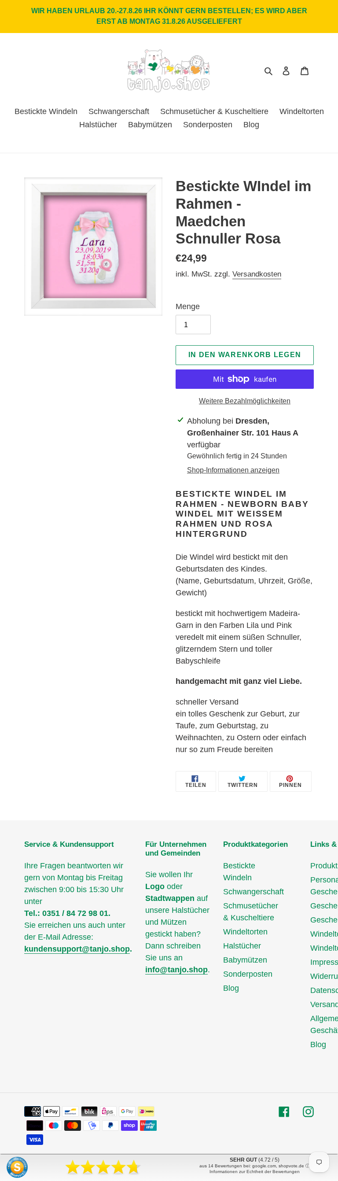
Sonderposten (247, 974)
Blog (231, 988)
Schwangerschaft (253, 891)
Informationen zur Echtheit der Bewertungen (254, 1171)
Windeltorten (245, 931)
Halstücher (242, 945)
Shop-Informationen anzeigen (233, 470)
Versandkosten (256, 274)
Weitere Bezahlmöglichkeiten (244, 401)
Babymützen (245, 960)
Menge (188, 306)
